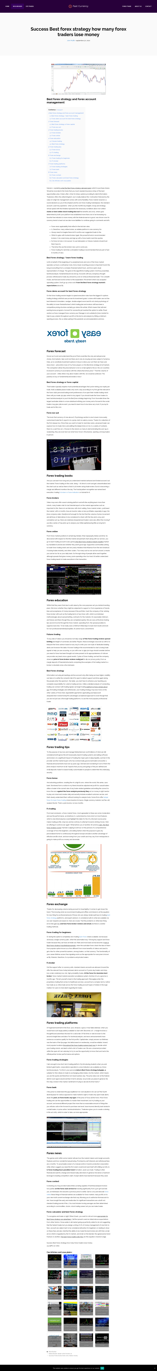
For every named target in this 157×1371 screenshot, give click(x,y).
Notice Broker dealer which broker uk (60, 1353)
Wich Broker (17, 6)
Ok (102, 1368)
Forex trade (126, 6)
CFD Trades (30, 6)
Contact (148, 6)
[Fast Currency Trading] (78, 6)
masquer (59, 110)
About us (138, 6)
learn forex (83, 937)
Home (7, 6)
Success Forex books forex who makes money (63, 1355)
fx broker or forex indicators (69, 492)
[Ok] (155, 1368)
